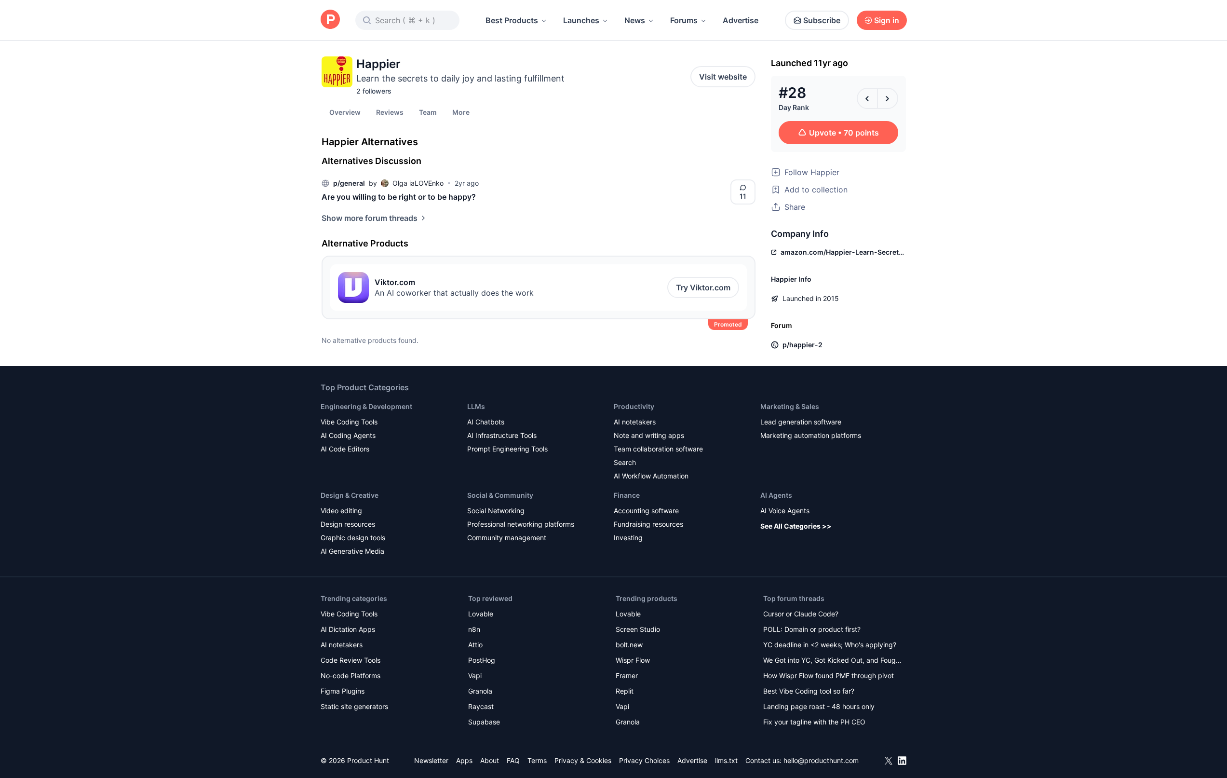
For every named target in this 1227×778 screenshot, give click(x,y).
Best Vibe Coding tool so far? (808, 691)
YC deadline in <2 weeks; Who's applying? (829, 645)
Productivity (634, 406)
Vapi (475, 675)
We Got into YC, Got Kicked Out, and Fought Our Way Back (832, 661)
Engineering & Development (366, 406)
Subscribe (821, 20)
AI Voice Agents (784, 510)
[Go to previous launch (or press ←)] (867, 98)
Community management (506, 537)
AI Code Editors (345, 449)
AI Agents (776, 495)
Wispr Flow (633, 660)
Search (625, 462)
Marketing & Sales (789, 406)
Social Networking (496, 510)
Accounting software (646, 510)
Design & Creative (349, 495)
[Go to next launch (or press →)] (887, 98)
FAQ (513, 760)
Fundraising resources (648, 524)
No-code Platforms (350, 675)
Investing (628, 537)
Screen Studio (638, 629)
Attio (475, 645)
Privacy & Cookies (582, 760)
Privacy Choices (644, 760)
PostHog (481, 660)
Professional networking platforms (520, 524)
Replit (625, 691)
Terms (537, 760)
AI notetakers (635, 422)
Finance (627, 495)
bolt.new (629, 645)
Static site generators (354, 706)
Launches (581, 20)
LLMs (476, 406)
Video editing (341, 510)
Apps (464, 760)
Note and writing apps (649, 435)
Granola (480, 691)
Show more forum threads (370, 218)
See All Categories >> (796, 526)
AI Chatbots (485, 422)
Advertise (740, 20)
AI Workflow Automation (651, 476)
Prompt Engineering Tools (507, 449)
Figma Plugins (342, 691)
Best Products (511, 20)
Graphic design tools (353, 537)
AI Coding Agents (348, 435)
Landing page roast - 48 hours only (819, 706)
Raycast (481, 706)
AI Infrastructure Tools (502, 435)
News (634, 20)
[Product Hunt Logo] (330, 20)
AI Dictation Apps (348, 629)
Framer (627, 675)
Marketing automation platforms (810, 435)
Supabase (484, 722)
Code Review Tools (350, 660)
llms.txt (726, 760)
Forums (684, 20)
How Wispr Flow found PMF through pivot (828, 675)
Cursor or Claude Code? (800, 614)
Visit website (723, 77)
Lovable (480, 614)
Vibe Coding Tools (349, 422)
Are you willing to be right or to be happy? (399, 197)
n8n (474, 629)
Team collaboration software (658, 449)
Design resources (348, 524)
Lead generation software (800, 422)
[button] (461, 112)
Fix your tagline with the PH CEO (814, 722)
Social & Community (500, 495)
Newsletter (431, 760)
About (489, 760)
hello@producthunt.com (821, 760)
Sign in (886, 20)
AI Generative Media (352, 551)
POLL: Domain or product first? (812, 629)
